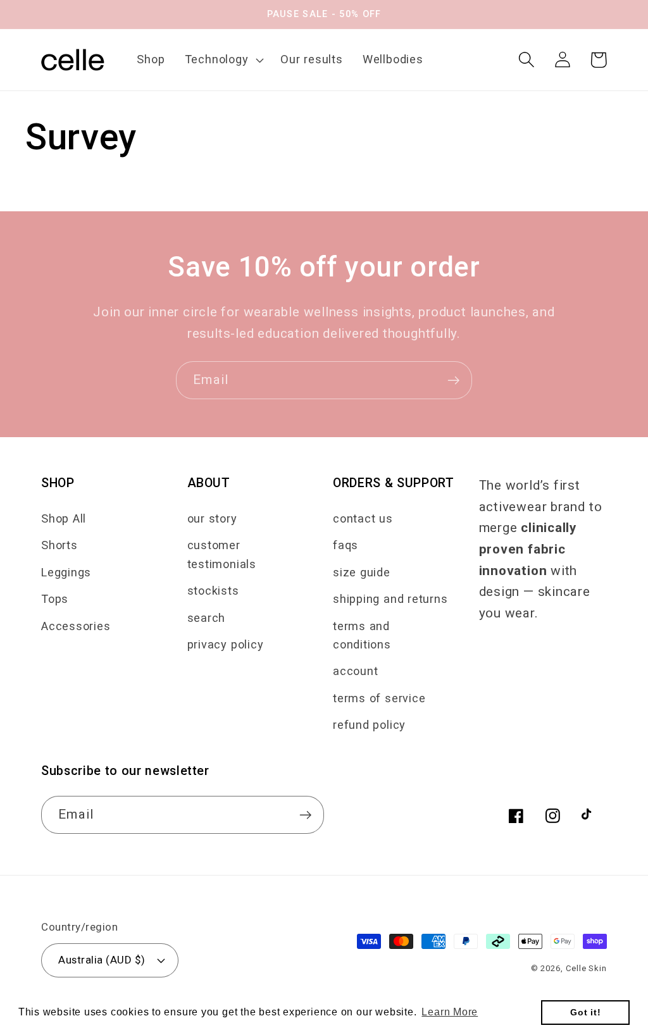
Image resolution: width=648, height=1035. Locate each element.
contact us (363, 518)
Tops (54, 598)
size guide (361, 572)
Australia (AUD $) (102, 959)
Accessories (76, 626)
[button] (223, 59)
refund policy (369, 724)
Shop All (63, 518)
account (355, 671)
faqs (345, 545)
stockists (213, 590)
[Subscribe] (453, 380)
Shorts (59, 545)
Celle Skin (586, 968)
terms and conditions (362, 635)
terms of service (379, 698)
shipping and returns (390, 598)
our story (212, 518)
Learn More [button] (449, 1012)
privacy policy (225, 644)
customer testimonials (221, 554)
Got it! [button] (585, 1012)
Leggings (66, 572)
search (206, 617)
